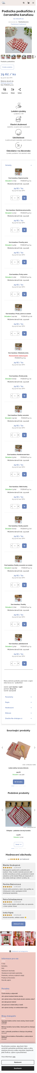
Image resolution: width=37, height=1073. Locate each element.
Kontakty (4, 966)
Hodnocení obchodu (18, 854)
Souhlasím (18, 1068)
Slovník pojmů (6, 980)
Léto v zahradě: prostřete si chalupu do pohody (17, 1031)
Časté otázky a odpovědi (10, 993)
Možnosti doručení (7, 83)
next (34, 747)
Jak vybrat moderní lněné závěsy (12, 996)
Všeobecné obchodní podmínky (12, 973)
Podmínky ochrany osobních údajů (13, 975)
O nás (3, 963)
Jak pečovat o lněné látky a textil (12, 1004)
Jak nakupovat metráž (9, 1002)
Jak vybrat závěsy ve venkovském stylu (15, 1007)
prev (2, 747)
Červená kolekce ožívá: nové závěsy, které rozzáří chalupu (18, 1021)
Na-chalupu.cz (18, 18)
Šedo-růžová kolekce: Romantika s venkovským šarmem (17, 1037)
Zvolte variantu (7, 67)
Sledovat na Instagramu (20, 951)
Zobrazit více (18, 924)
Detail (17, 844)
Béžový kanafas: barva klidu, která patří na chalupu (18, 1027)
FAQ (3, 968)
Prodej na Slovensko (8, 978)
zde (14, 1057)
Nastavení (17, 1062)
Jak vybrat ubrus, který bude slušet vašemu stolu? (18, 999)
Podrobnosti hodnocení (18, 24)
